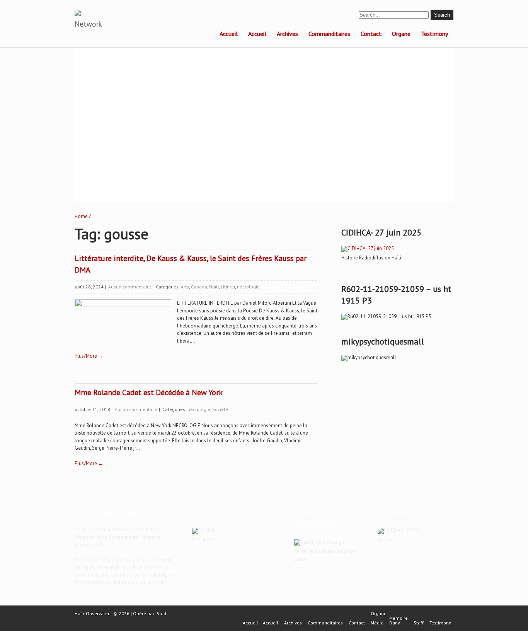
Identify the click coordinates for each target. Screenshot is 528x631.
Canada (199, 287)
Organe (401, 34)
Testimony (434, 34)
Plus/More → (89, 356)
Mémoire (398, 618)
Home (81, 216)
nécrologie (248, 287)
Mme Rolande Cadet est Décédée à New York (149, 392)
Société (220, 409)
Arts (185, 287)
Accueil (229, 34)
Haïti (214, 287)
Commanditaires (329, 34)
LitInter (228, 287)
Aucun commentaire (129, 287)
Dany (394, 623)
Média (377, 623)
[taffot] (367, 248)
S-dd (161, 613)
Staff (419, 623)
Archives (287, 34)
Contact (371, 34)
